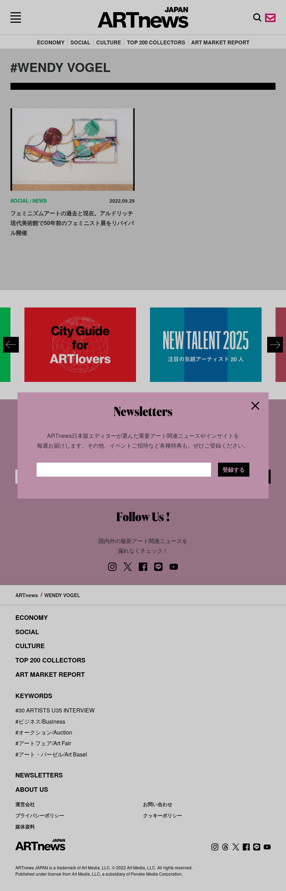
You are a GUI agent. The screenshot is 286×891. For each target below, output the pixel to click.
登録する (234, 469)
